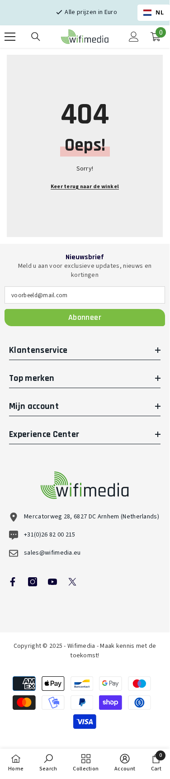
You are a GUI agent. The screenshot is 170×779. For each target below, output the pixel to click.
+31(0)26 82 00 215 (50, 534)
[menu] (10, 36)
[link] (48, 762)
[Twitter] (72, 581)
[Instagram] (32, 581)
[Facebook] (12, 581)
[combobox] (153, 13)
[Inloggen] (134, 37)
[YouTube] (52, 581)
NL (160, 12)
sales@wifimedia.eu (52, 552)
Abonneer (84, 317)
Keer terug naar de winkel (85, 186)
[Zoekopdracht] (35, 36)
